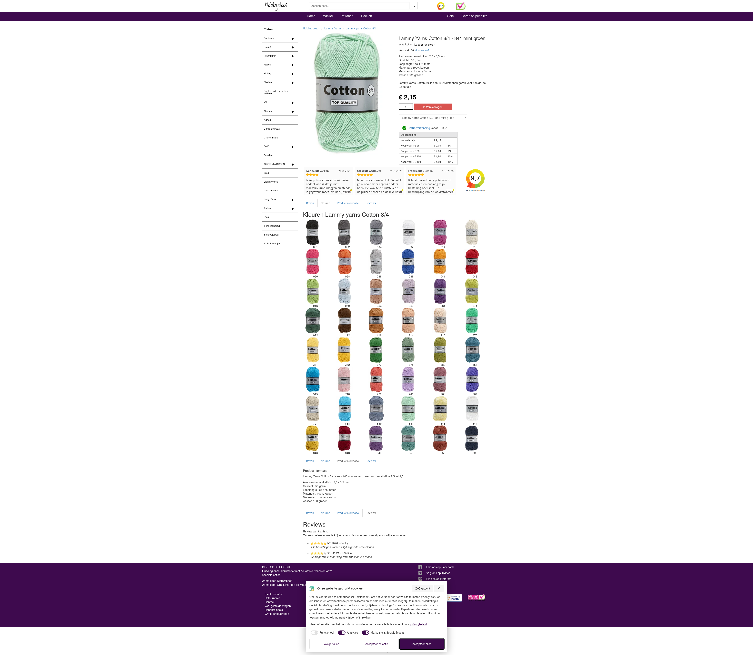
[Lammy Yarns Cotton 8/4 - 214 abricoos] (408, 320)
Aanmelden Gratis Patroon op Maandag (287, 585)
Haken (267, 64)
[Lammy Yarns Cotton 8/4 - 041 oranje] (440, 261)
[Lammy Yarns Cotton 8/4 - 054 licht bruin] (376, 291)
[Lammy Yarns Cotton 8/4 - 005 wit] (408, 232)
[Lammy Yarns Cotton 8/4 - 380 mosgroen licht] (440, 350)
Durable (268, 155)
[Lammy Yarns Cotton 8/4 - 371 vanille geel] (313, 350)
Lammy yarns (271, 181)
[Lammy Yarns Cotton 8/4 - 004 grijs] (376, 232)
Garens (268, 111)
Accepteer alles (421, 644)
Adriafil (267, 120)
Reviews (371, 203)
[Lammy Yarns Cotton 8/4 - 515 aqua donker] (313, 379)
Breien (267, 47)
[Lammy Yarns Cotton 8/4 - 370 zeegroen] (472, 320)
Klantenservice (274, 594)
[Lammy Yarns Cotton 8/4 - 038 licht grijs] (376, 261)
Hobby (267, 73)
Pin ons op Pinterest (438, 579)
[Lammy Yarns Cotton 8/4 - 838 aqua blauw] (344, 408)
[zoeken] (413, 5)
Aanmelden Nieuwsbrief (277, 581)
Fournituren (270, 56)
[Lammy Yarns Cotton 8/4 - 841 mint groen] (408, 408)
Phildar (268, 208)
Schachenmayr (272, 226)
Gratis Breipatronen (277, 614)
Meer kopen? (422, 50)
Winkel (328, 16)
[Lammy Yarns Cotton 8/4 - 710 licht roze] (344, 379)
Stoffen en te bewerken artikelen (276, 92)
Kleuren (325, 203)
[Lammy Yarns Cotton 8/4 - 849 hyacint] (376, 438)
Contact (269, 602)
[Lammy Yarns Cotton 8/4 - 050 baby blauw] (344, 291)
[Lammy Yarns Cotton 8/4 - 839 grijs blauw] (376, 408)
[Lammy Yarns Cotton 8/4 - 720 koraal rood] (376, 379)
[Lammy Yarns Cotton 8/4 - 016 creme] (472, 232)
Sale (450, 16)
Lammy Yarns (332, 28)
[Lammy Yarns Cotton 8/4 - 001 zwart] (313, 232)
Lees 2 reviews (423, 44)
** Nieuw (268, 29)
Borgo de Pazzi (272, 128)
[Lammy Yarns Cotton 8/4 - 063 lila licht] (408, 291)
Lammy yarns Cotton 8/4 (361, 28)
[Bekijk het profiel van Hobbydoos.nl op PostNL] (453, 598)
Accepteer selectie (376, 644)
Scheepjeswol (271, 234)
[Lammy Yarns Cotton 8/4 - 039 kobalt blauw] (408, 261)
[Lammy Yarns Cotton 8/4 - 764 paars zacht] (472, 379)
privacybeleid (418, 624)
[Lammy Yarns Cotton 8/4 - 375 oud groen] (408, 350)
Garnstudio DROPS (274, 164)
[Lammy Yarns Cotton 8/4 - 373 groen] (376, 350)
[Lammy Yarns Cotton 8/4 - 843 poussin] (440, 408)
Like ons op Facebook (440, 567)
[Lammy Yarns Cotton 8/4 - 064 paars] (440, 291)
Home (311, 16)
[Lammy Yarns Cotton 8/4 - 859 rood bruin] (440, 438)
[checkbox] (321, 632)
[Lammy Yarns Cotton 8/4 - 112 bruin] (344, 320)
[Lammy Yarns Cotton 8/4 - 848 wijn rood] (344, 438)
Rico (266, 217)
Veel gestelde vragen (278, 606)
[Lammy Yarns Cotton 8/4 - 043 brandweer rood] (472, 261)
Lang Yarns (270, 199)
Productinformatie (348, 203)
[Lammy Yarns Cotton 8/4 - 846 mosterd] (313, 438)
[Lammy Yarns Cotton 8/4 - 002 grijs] (344, 232)
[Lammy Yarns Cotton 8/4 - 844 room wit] (472, 408)
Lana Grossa (271, 190)
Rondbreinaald (274, 610)
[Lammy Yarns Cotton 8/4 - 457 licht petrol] (472, 350)
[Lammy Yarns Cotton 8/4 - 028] (344, 261)
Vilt (265, 102)
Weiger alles (331, 644)
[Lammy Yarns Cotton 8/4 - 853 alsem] (408, 438)
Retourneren (272, 598)
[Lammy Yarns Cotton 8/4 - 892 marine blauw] (472, 438)
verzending (418, 128)
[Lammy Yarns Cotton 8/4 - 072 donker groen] (313, 320)
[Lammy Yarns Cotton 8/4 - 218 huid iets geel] (440, 320)
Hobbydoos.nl (311, 28)
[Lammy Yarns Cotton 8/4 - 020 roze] (313, 261)
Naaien (268, 82)
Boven (310, 203)
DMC (266, 146)
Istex (266, 173)
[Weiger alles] (439, 588)
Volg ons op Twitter (438, 573)
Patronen (347, 16)
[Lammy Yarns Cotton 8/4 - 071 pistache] (472, 291)
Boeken (366, 16)
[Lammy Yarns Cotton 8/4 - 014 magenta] (440, 232)
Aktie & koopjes (272, 243)
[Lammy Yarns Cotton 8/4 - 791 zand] (313, 408)
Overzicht (424, 588)
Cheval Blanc (271, 137)
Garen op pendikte (474, 16)
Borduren (269, 38)
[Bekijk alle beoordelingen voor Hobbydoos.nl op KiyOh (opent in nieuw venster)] (443, 6)
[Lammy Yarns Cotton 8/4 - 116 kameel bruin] (376, 320)
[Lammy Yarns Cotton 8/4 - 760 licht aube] (440, 379)
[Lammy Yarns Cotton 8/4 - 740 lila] (408, 379)
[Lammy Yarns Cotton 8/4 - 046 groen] (313, 291)
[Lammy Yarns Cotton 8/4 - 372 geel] (344, 350)
